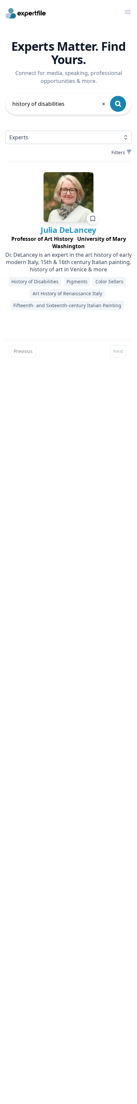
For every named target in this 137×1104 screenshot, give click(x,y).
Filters (118, 152)
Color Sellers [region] (109, 281)
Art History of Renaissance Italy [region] (67, 293)
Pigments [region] (77, 281)
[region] (68, 242)
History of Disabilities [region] (35, 281)
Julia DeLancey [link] (68, 229)
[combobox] (59, 103)
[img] (68, 197)
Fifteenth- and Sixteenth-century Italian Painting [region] (67, 305)
